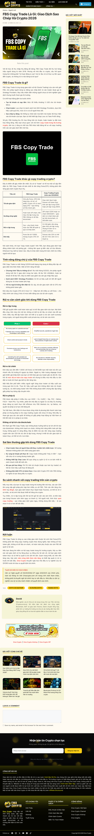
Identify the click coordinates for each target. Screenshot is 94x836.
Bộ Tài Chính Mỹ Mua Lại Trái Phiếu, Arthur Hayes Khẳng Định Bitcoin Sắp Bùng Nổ (86, 70)
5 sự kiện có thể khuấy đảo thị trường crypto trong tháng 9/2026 (86, 90)
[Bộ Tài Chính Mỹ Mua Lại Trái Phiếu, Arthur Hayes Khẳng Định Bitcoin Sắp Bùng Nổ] (74, 69)
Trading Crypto (53, 588)
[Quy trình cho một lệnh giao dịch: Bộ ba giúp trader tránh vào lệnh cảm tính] (32, 661)
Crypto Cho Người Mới (16, 588)
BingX (12, 490)
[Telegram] (26, 833)
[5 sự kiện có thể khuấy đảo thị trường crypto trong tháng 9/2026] (74, 90)
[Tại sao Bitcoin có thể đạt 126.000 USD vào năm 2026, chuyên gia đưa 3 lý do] (74, 48)
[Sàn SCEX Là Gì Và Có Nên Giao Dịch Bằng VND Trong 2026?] (11, 661)
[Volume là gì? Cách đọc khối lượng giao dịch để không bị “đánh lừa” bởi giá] (11, 684)
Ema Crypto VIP (45, 642)
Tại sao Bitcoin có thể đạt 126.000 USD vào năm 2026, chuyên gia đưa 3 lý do (86, 49)
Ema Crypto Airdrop (31, 642)
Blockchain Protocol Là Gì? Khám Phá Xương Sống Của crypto (52, 692)
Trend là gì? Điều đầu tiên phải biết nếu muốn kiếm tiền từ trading (31, 692)
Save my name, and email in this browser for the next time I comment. (29, 725)
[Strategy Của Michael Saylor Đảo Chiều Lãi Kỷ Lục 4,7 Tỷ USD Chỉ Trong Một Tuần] (80, 27)
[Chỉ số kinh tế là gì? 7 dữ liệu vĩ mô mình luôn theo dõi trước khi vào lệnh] (52, 661)
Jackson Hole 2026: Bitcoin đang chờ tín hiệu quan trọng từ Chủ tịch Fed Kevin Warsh (86, 80)
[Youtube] (23, 833)
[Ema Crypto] (12, 4)
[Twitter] (19, 833)
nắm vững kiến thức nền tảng (29, 558)
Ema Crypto (21, 561)
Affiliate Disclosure (56, 790)
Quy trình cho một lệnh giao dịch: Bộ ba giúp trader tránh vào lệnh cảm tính (32, 672)
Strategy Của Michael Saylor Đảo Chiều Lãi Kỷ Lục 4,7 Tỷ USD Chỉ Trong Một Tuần (79, 37)
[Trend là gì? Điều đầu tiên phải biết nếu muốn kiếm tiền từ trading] (32, 683)
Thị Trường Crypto (36, 588)
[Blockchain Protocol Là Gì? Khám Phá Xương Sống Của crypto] (52, 683)
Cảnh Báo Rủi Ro (50, 777)
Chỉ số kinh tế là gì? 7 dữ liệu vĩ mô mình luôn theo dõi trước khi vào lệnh (52, 672)
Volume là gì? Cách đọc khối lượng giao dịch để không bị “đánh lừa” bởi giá (11, 694)
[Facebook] (12, 833)
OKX (4, 490)
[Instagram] (15, 833)
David (19, 599)
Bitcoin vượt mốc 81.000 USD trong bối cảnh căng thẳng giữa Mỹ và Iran (85, 60)
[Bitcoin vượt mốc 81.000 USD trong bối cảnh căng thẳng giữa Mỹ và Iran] (74, 59)
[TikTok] (30, 833)
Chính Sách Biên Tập (67, 784)
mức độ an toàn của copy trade (20, 377)
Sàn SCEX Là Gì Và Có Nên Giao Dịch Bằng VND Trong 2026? (11, 670)
